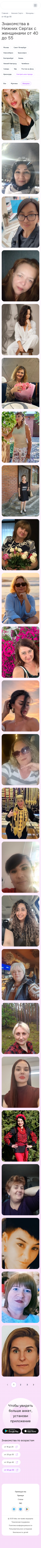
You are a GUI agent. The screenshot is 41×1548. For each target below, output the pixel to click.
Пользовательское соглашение (20, 1529)
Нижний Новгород (10, 64)
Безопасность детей (20, 1532)
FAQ (20, 1503)
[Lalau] (8, 5)
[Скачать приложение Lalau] (12, 1431)
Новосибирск (8, 53)
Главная (5, 13)
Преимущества (20, 1492)
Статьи (20, 1499)
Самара (6, 69)
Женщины (30, 13)
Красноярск (22, 53)
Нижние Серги (17, 13)
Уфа (15, 69)
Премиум (20, 1496)
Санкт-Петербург (20, 47)
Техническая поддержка (20, 1522)
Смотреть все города (24, 74)
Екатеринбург (8, 58)
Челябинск (25, 64)
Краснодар (7, 74)
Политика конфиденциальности (20, 1525)
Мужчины (14, 83)
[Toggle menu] (35, 5)
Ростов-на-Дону (28, 69)
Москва (6, 47)
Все (4, 83)
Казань (20, 58)
